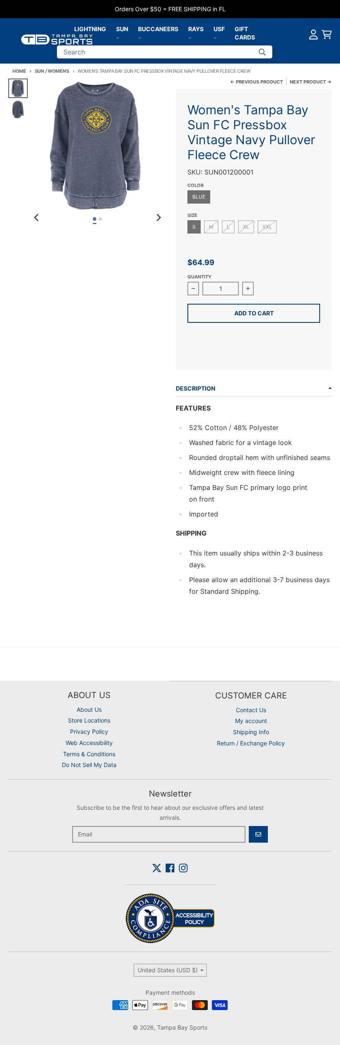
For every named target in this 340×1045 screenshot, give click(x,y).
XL (248, 226)
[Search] (262, 52)
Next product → (311, 82)
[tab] (95, 219)
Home (19, 71)
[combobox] (164, 52)
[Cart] (327, 34)
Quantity (199, 277)
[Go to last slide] (37, 218)
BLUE (198, 197)
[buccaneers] (139, 37)
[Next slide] (158, 218)
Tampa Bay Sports (182, 1027)
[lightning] (76, 37)
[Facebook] (170, 868)
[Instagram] (183, 868)
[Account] (313, 34)
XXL (269, 226)
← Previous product (256, 82)
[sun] (117, 37)
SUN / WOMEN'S (52, 71)
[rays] (190, 37)
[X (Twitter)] (157, 868)
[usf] (215, 37)
